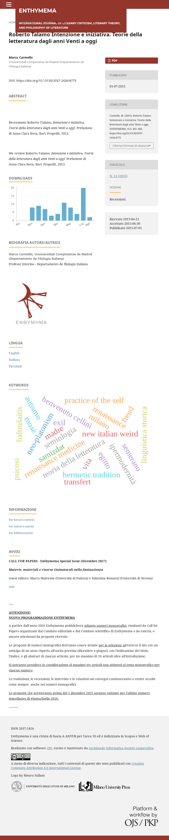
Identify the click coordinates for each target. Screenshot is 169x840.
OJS (49, 748)
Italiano (14, 360)
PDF (114, 61)
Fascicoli (27, 22)
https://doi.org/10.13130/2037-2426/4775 (46, 80)
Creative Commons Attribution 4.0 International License (77, 765)
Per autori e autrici (21, 526)
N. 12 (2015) (44, 22)
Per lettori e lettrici (22, 520)
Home (13, 22)
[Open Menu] (8, 4)
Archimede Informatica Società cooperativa (121, 748)
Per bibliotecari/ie (21, 533)
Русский (15, 366)
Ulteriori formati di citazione (131, 146)
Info (12, 587)
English (14, 353)
